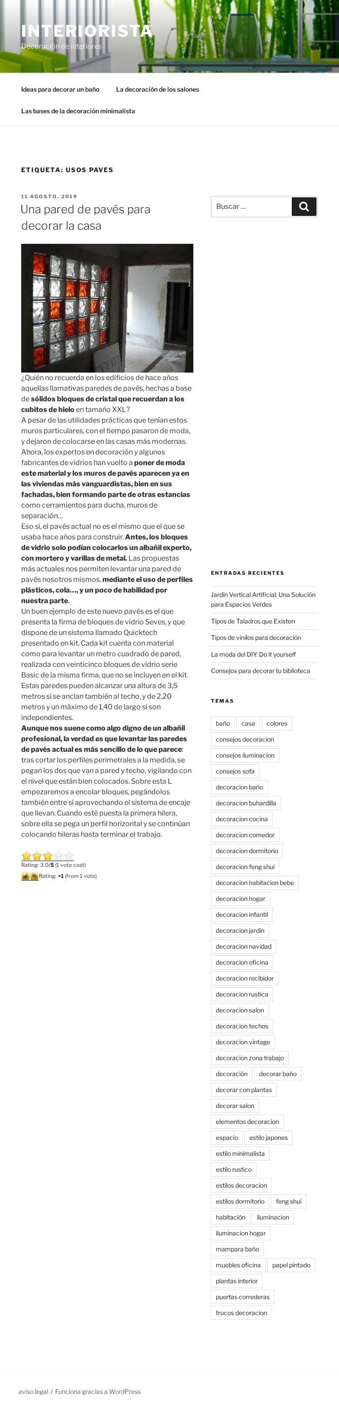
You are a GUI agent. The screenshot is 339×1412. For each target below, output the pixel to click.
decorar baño (278, 1073)
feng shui (288, 1201)
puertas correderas (243, 1296)
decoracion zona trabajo (250, 1058)
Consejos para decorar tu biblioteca (260, 670)
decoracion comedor (245, 835)
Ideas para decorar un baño (60, 89)
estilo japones (268, 1137)
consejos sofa (235, 771)
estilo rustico (234, 1169)
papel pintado (291, 1265)
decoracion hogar (240, 898)
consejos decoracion (245, 739)
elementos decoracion (247, 1121)
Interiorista (87, 31)
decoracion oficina (242, 962)
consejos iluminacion (245, 755)
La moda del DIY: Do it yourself (253, 654)
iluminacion (273, 1217)
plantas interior (237, 1281)
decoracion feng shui (245, 866)
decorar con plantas (244, 1089)
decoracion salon (240, 1010)
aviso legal (33, 1391)
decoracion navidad (243, 946)
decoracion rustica (242, 994)
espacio (227, 1137)
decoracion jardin (240, 930)
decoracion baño (239, 787)
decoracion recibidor (245, 978)
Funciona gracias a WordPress (98, 1391)
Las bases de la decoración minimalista (78, 111)
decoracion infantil (242, 914)
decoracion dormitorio (247, 850)
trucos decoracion (241, 1312)
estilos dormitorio (240, 1201)
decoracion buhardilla (246, 803)
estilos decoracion (241, 1185)
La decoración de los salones (157, 89)
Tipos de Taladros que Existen (253, 621)
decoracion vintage (243, 1042)
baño (223, 723)
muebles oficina (238, 1265)
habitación (230, 1217)
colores (277, 723)
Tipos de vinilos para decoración (256, 637)
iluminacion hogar (241, 1233)
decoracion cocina (242, 819)
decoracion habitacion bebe (255, 882)
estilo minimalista (240, 1153)
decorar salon (235, 1105)
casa (248, 723)
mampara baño (237, 1249)
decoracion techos (242, 1026)
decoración (232, 1073)
